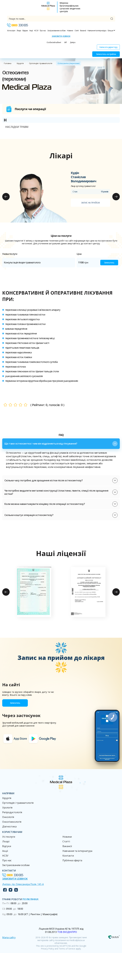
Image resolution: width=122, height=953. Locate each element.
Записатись (109, 262)
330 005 (19, 25)
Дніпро (72, 42)
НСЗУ (36, 30)
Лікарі (19, 30)
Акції (31, 30)
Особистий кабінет (54, 42)
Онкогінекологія (11, 821)
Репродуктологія (12, 812)
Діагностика (9, 826)
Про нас (43, 30)
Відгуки (25, 30)
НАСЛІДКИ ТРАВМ (16, 127)
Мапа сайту (9, 937)
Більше (111, 30)
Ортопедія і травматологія (40, 63)
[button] (61, 443)
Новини (70, 30)
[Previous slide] (6, 196)
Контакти (68, 855)
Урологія (7, 807)
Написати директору (108, 47)
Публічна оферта (72, 860)
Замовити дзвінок (61, 36)
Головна (7, 63)
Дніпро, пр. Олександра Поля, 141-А (23, 884)
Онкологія (8, 817)
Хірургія (20, 63)
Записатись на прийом (106, 54)
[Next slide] (116, 196)
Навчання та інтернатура (96, 30)
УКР (65, 42)
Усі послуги (11, 30)
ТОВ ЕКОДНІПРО (67, 932)
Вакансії (83, 30)
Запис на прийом (90, 202)
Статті (77, 30)
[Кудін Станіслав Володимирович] (38, 197)
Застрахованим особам (56, 30)
